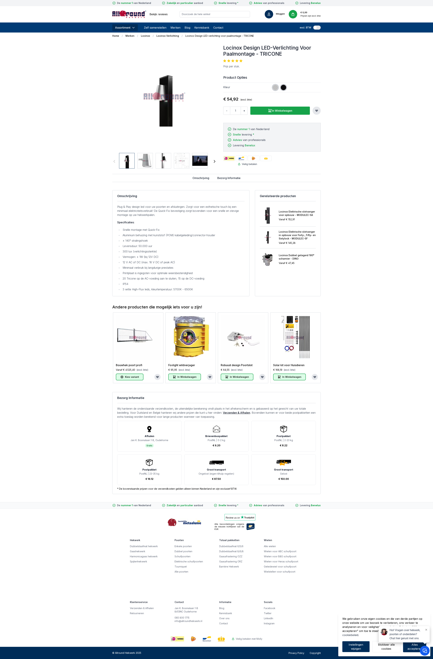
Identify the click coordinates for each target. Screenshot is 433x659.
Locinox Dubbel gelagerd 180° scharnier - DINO (296, 257)
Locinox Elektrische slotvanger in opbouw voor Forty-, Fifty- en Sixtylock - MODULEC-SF (297, 235)
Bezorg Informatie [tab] (229, 178)
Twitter (267, 613)
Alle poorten (181, 571)
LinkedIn (268, 618)
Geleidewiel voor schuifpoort (280, 566)
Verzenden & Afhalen (236, 412)
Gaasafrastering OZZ (230, 556)
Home (115, 35)
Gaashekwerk (137, 551)
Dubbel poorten (183, 551)
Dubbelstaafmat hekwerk (144, 546)
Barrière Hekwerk (229, 566)
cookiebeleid (350, 635)
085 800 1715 (182, 617)
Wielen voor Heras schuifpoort (281, 561)
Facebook (269, 608)
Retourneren (137, 613)
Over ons (224, 618)
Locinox (145, 35)
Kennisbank (201, 27)
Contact (218, 27)
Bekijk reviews (159, 14)
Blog (187, 27)
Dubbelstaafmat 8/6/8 (231, 551)
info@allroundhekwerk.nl (188, 621)
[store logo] (129, 14)
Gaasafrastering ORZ (230, 561)
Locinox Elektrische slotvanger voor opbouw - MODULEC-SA (297, 213)
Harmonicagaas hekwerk (144, 556)
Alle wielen (270, 546)
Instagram (269, 623)
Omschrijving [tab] (200, 178)
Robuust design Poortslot (237, 365)
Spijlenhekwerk (138, 561)
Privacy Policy (296, 653)
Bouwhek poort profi (129, 365)
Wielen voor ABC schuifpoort (280, 551)
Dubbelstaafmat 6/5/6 (231, 546)
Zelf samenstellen (155, 27)
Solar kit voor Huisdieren (288, 365)
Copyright (315, 653)
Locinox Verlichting (167, 35)
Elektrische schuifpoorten (189, 561)
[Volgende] (214, 161)
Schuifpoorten (182, 556)
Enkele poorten (183, 546)
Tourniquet (181, 566)
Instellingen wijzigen (356, 646)
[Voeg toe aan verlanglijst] (317, 111)
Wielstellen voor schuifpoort (279, 571)
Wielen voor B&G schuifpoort (280, 556)
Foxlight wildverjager (181, 365)
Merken (175, 27)
